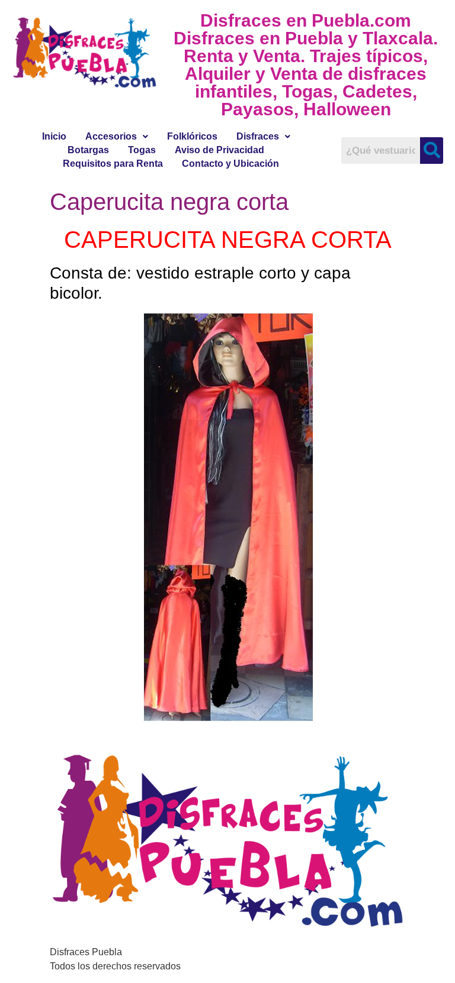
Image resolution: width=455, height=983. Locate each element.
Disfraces (257, 136)
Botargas (88, 150)
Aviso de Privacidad (219, 150)
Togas (142, 150)
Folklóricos (192, 136)
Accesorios (111, 136)
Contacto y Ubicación (230, 164)
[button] (117, 136)
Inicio (54, 136)
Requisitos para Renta (113, 164)
